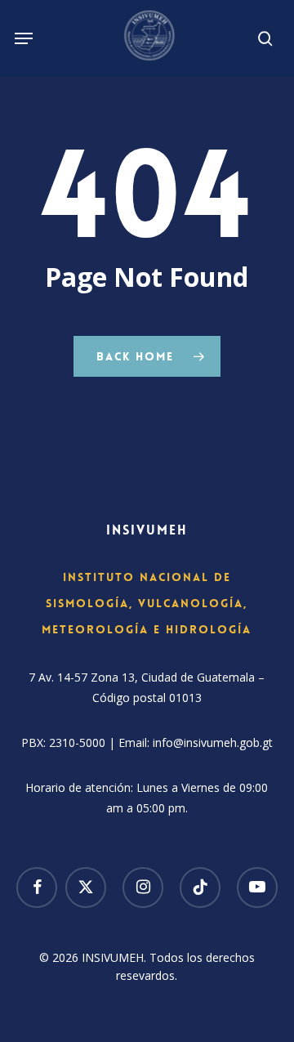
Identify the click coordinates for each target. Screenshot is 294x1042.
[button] (24, 38)
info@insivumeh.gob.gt (213, 742)
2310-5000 (77, 742)
